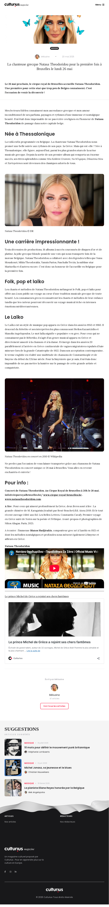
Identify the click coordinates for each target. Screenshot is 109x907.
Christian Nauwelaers (38, 772)
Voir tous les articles (54, 706)
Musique (54, 48)
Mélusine (45, 56)
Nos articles (10, 821)
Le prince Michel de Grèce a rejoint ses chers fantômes (37, 596)
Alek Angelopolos (36, 792)
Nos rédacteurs (67, 821)
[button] (99, 5)
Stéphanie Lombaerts (39, 751)
